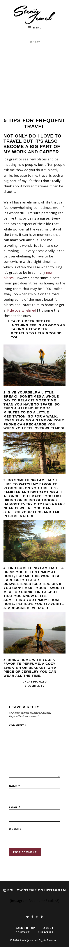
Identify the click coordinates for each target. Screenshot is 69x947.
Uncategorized (34, 681)
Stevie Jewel (34, 15)
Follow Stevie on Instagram (36, 890)
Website (15, 829)
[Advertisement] (34, 81)
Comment (18, 725)
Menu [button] (37, 27)
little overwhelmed (21, 310)
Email (14, 807)
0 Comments (34, 686)
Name (14, 786)
